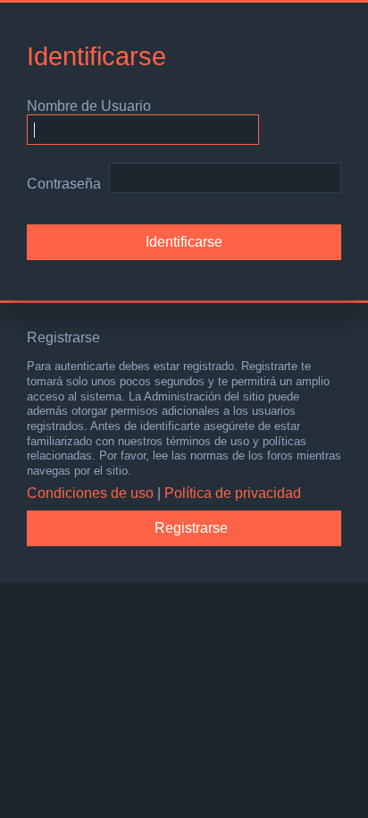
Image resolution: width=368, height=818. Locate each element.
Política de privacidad (232, 493)
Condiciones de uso (90, 493)
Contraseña (64, 183)
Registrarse (191, 527)
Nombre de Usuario (89, 106)
